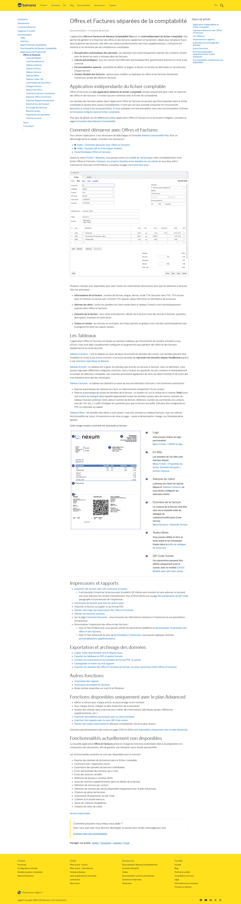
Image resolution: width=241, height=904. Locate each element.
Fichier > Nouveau (95, 157)
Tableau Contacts (79, 354)
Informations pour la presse (186, 883)
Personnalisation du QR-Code (173, 596)
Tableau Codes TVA (34, 79)
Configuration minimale (27, 868)
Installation (23, 19)
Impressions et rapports (204, 39)
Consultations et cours (184, 876)
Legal (20, 900)
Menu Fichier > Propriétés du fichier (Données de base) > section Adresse (167, 467)
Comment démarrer (27, 27)
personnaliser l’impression (127, 635)
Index (22, 38)
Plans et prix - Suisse (78, 865)
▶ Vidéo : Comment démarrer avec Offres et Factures (102, 144)
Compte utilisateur (78, 872)
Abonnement (23, 23)
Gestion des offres (34, 90)
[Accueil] (27, 5)
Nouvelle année (33, 111)
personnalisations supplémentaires (97, 638)
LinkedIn (117, 843)
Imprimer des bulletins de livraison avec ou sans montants (104, 716)
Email (126, 843)
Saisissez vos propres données (112, 161)
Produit (43, 5)
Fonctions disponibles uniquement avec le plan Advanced (204, 54)
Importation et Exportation (38, 114)
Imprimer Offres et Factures (38, 97)
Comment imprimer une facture (40, 93)
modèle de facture (138, 157)
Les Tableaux (199, 36)
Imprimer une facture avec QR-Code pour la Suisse (100, 588)
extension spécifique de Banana (92, 361)
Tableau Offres (77, 412)
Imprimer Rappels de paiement (40, 100)
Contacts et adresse (182, 887)
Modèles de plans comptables (30, 872)
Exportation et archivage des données (206, 44)
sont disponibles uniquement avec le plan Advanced (160, 729)
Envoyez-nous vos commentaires (90, 833)
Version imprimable (80, 813)
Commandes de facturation (38, 82)
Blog (72, 5)
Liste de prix (75, 879)
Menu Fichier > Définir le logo (167, 444)
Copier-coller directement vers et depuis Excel (98, 652)
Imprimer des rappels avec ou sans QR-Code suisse (101, 720)
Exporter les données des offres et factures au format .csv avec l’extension (125, 667)
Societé (177, 865)
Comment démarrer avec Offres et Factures (207, 31)
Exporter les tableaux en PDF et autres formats (98, 656)
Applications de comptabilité (33, 45)
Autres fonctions (200, 48)
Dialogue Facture (33, 86)
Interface (24, 41)
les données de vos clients (144, 161)
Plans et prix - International (81, 868)
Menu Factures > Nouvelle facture (170, 524)
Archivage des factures (36, 107)
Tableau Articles (78, 367)
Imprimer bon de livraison (37, 104)
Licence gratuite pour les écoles (83, 876)
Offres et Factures (31, 55)
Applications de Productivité (33, 52)
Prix (64, 5)
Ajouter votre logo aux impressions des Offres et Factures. (104, 610)
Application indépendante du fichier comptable (206, 25)
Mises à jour (75, 883)
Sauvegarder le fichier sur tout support (94, 663)
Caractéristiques (33, 58)
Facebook (106, 843)
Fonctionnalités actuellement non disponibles (208, 61)
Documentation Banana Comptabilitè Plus (140, 865)
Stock (25, 122)
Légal (176, 879)
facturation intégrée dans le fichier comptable (96, 112)
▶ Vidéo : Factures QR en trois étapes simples (98, 148)
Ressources (99, 5)
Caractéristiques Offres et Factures (92, 152)
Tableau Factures (33, 72)
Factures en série (34, 118)
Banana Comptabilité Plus (155, 135)
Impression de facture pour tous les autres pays (99, 603)
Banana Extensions (26, 876)
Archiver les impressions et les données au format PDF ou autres (107, 659)
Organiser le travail (26, 31)
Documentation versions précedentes (138, 876)
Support (112, 5)
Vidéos (125, 872)
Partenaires (127, 883)
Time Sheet (28, 126)
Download (55, 5)
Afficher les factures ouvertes (89, 613)
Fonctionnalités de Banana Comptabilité (38, 48)
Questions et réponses (131, 879)
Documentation (84, 5)
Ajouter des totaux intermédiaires (91, 723)
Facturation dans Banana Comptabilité (95, 121)
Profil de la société (182, 872)
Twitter (95, 843)
